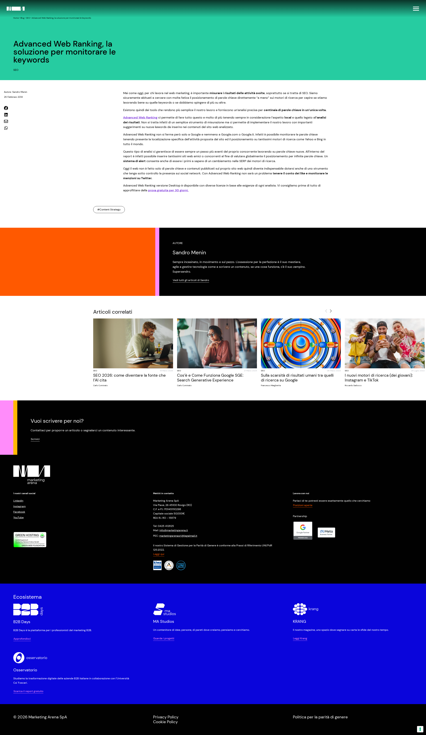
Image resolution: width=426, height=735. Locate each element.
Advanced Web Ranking (140, 118)
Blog (22, 18)
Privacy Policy (165, 717)
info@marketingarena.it (173, 530)
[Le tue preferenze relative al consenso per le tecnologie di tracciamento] (420, 729)
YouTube (18, 517)
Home (16, 18)
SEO (28, 18)
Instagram (19, 506)
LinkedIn (18, 500)
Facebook (19, 512)
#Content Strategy (109, 209)
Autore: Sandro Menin (15, 91)
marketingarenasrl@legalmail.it (178, 536)
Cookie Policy (165, 721)
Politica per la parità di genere (320, 717)
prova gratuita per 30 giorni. (168, 190)
